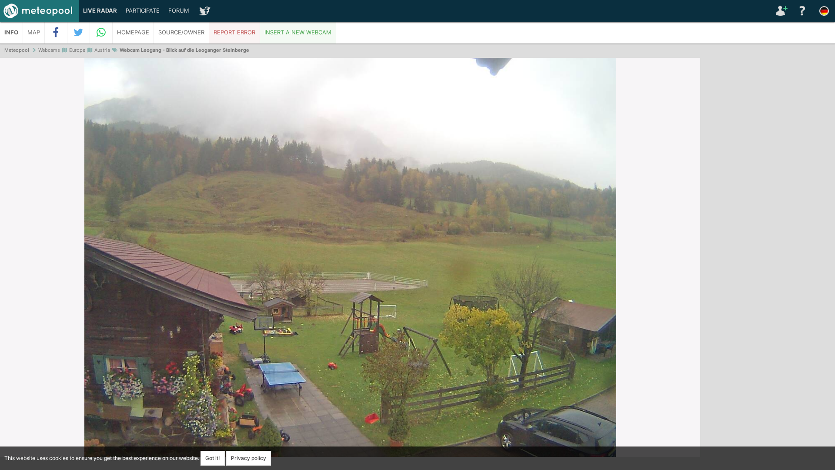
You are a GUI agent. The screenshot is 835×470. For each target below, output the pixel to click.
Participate (143, 10)
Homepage (133, 32)
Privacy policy (248, 458)
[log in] (781, 11)
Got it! (212, 458)
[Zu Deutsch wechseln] (824, 11)
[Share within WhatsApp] (101, 33)
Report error (234, 32)
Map (33, 32)
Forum (178, 10)
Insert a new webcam (297, 32)
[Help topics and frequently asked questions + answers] (802, 11)
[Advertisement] (767, 191)
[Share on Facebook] (56, 33)
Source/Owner (181, 32)
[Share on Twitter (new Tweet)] (78, 33)
